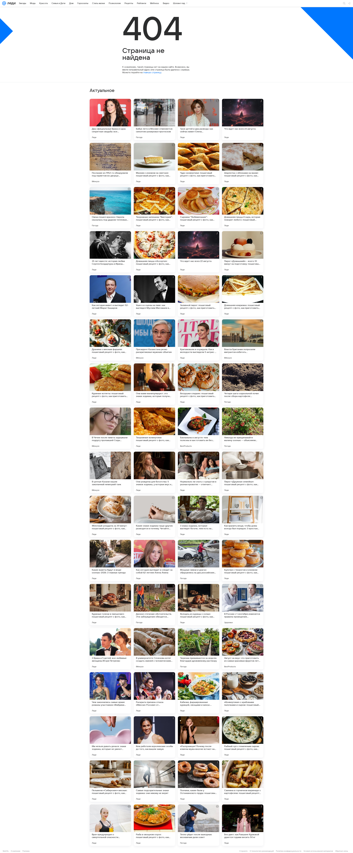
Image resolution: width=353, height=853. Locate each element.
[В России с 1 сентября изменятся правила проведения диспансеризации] (242, 604)
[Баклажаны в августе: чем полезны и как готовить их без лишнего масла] (198, 428)
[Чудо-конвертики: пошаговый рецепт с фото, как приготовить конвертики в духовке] (198, 163)
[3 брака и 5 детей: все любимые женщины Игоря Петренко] (110, 648)
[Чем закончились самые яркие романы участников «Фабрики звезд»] (110, 693)
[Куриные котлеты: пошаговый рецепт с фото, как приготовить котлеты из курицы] (110, 384)
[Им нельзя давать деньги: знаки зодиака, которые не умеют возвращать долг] (110, 737)
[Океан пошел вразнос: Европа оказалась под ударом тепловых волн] (110, 207)
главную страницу (152, 72)
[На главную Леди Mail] (11, 3)
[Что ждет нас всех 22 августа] (198, 251)
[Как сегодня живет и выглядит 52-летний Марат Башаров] (110, 296)
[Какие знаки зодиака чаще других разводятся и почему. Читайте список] (154, 516)
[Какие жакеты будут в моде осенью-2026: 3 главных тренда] (110, 560)
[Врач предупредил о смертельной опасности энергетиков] (110, 825)
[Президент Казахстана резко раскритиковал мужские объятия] (154, 340)
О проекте (243, 851)
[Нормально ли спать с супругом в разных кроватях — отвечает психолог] (198, 472)
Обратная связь (341, 851)
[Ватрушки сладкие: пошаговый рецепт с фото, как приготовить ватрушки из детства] (198, 384)
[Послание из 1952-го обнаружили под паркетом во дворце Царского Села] (110, 163)
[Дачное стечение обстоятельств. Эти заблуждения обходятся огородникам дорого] (154, 604)
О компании (15, 851)
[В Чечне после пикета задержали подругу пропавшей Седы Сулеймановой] (110, 428)
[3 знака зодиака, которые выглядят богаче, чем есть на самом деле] (198, 516)
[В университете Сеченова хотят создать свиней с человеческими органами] (154, 648)
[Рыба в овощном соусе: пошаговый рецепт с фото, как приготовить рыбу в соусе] (154, 825)
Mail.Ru (6, 851)
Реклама (26, 851)
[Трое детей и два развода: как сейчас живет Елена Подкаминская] (198, 119)
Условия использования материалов (318, 851)
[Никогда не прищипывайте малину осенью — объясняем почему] (242, 428)
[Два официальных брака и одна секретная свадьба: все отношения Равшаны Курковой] (110, 119)
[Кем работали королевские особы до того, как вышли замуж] (154, 737)
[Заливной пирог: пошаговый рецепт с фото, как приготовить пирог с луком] (198, 296)
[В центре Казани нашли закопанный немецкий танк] (110, 472)
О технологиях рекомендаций (262, 851)
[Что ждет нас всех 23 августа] (242, 119)
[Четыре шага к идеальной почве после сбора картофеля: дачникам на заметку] (242, 384)
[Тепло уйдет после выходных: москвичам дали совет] (198, 825)
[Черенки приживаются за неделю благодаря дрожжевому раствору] (198, 648)
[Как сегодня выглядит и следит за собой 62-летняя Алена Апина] (154, 560)
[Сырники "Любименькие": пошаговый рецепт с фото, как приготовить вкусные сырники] (198, 207)
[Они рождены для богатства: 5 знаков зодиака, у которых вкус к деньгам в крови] (154, 472)
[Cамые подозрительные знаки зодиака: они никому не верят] (154, 781)
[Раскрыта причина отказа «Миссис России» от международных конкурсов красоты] (154, 693)
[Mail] (4, 3)
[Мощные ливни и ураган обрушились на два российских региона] (198, 560)
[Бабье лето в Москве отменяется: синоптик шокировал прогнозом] (154, 119)
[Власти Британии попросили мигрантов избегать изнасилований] (242, 340)
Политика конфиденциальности (288, 851)
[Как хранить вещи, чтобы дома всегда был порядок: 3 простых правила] (242, 516)
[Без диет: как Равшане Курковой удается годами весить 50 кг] (242, 825)
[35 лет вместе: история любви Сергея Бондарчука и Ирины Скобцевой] (110, 251)
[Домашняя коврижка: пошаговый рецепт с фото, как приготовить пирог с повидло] (242, 296)
